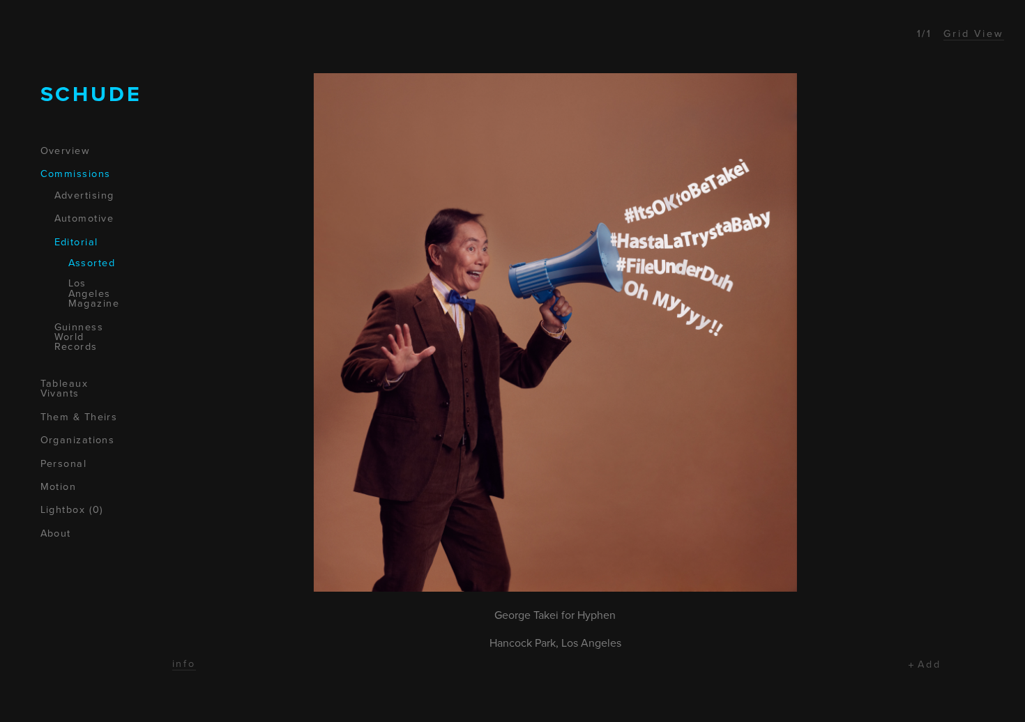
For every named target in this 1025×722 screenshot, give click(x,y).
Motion (58, 487)
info (184, 664)
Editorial (76, 242)
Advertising (84, 196)
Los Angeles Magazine (94, 294)
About (55, 534)
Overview (65, 151)
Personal (63, 464)
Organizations (77, 440)
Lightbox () (72, 510)
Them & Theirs (79, 417)
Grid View (973, 34)
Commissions (75, 174)
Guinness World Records (79, 338)
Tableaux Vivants (64, 389)
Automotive (84, 219)
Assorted (92, 263)
